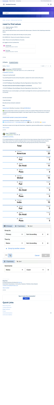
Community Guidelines (7, 314)
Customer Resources (7, 307)
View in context (6, 127)
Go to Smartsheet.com (46, 1)
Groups (4, 311)
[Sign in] (51, 4)
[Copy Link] (11, 28)
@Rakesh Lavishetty (8, 72)
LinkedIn (44, 122)
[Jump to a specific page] (50, 66)
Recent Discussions (7, 305)
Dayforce (20, 282)
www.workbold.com (8, 122)
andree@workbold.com (21, 122)
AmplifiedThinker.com (13, 285)
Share (4, 57)
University (18, 1)
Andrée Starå (8, 69)
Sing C (7, 133)
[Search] (48, 4)
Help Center (12, 1)
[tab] (5, 62)
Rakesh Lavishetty (9, 27)
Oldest (7, 66)
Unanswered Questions (27, 313)
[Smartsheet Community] (11, 4)
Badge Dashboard (6, 309)
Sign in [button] (26, 298)
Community (5, 1)
